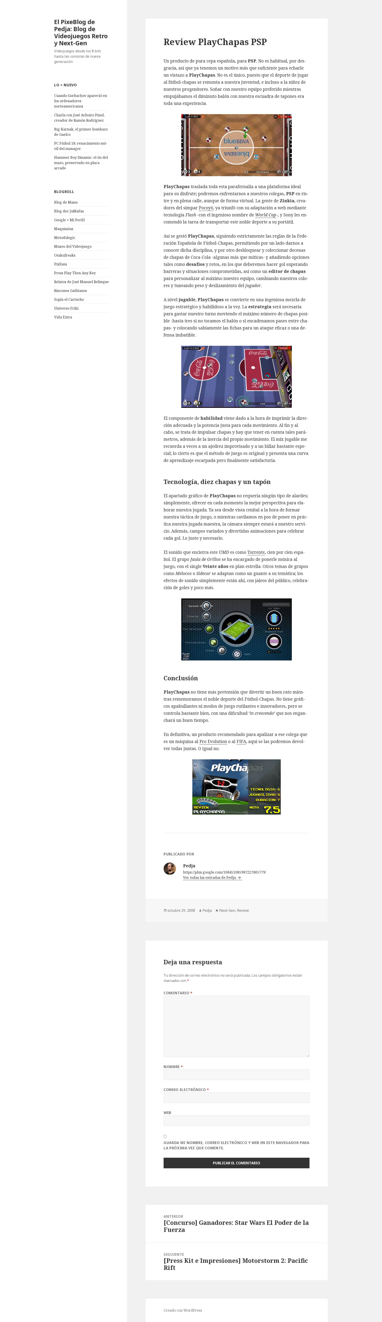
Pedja (207, 910)
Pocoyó (206, 208)
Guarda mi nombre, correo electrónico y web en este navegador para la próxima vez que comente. (236, 1145)
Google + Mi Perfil (69, 219)
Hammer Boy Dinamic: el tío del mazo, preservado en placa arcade (81, 162)
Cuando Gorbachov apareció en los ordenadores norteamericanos (80, 101)
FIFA (241, 741)
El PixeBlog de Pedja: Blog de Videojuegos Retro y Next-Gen (81, 32)
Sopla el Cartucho (69, 299)
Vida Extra (63, 317)
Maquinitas (63, 228)
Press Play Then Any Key (75, 272)
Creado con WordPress (183, 1310)
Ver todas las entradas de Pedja (210, 877)
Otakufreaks (64, 255)
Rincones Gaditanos (70, 290)
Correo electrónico (186, 1089)
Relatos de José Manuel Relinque (81, 281)
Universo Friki (66, 308)
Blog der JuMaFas (69, 211)
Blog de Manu (66, 202)
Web (167, 1112)
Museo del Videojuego (73, 246)
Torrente (256, 552)
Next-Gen (227, 910)
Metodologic (64, 237)
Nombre (173, 1066)
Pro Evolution (213, 741)
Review (243, 910)
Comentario (178, 993)
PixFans (60, 264)
